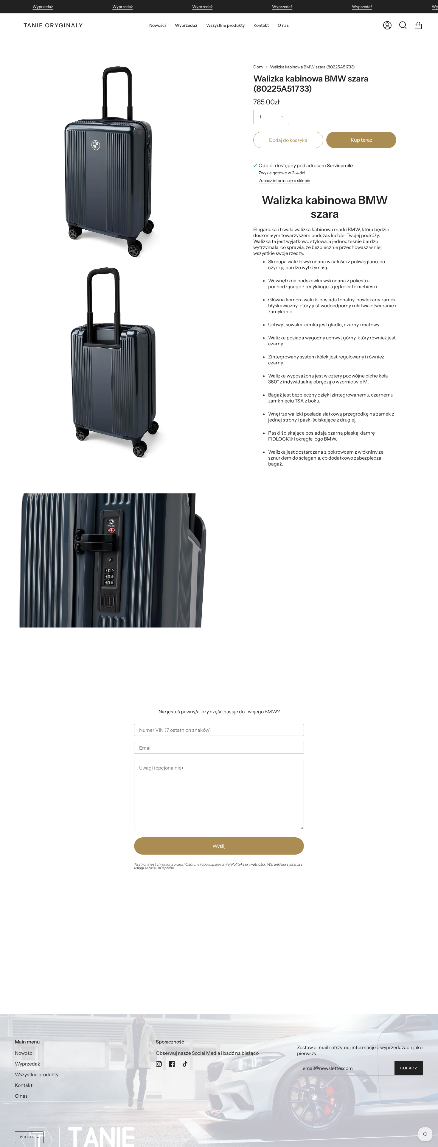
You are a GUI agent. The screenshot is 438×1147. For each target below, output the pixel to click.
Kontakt (23, 1085)
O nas (21, 1096)
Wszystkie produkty (36, 1074)
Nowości (24, 1053)
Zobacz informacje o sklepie (284, 180)
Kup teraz (361, 140)
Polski (27, 1137)
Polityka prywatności (248, 864)
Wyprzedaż (42, 6)
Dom (258, 67)
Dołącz (408, 1068)
